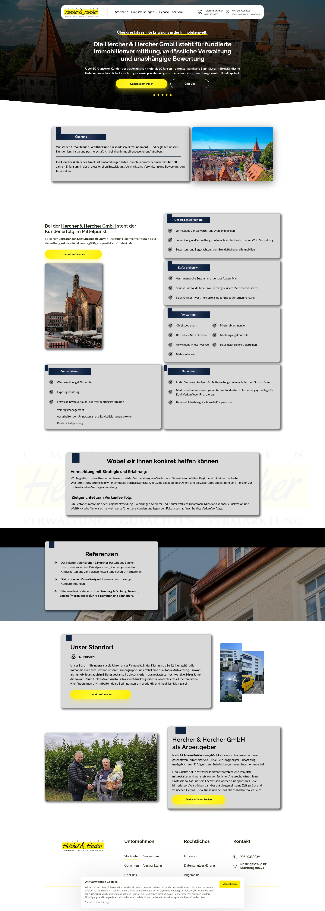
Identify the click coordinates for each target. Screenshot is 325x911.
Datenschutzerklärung (97, 902)
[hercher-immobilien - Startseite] (81, 12)
